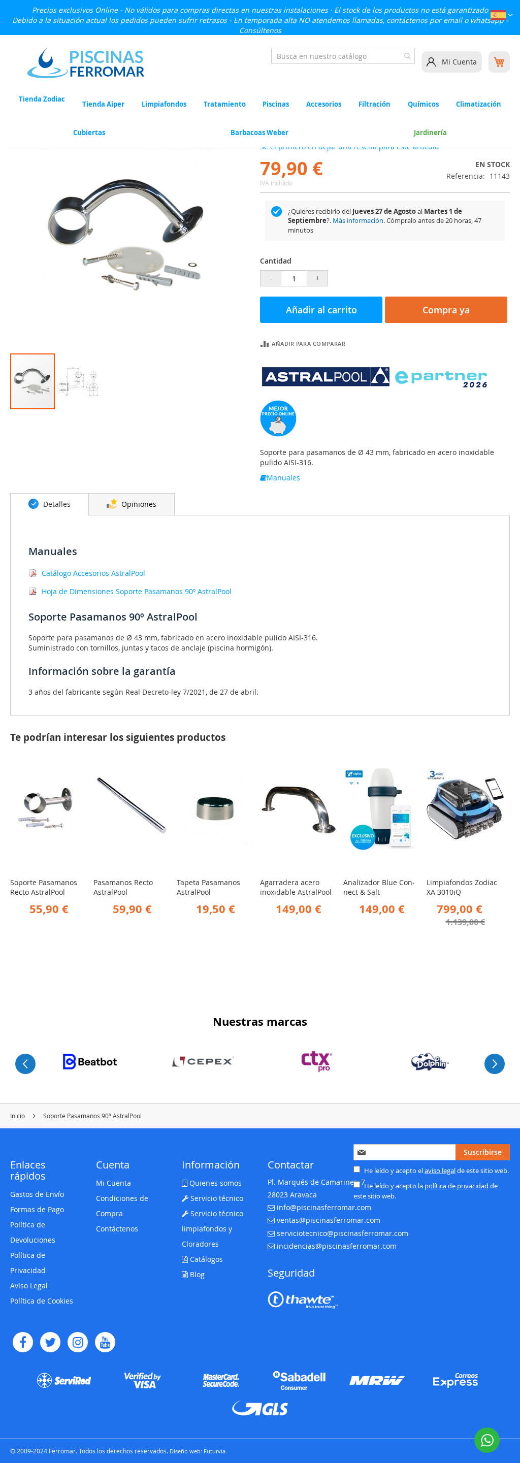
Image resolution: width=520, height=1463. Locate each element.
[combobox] (343, 56)
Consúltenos (260, 30)
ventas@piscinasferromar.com (328, 1220)
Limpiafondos (164, 104)
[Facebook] (23, 1342)
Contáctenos (117, 1228)
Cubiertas (89, 132)
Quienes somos (214, 1183)
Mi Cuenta (459, 62)
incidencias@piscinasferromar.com (337, 1246)
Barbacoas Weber (259, 132)
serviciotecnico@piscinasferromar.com (342, 1233)
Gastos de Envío (37, 1194)
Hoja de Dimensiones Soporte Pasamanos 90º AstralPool (137, 591)
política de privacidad (457, 1185)
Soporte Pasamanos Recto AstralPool (43, 887)
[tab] (49, 504)
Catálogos (205, 1259)
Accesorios (323, 104)
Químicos (423, 104)
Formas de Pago (37, 1209)
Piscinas (276, 104)
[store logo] (85, 63)
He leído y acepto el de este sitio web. (436, 1170)
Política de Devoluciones (32, 1232)
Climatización (478, 104)
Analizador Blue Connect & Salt (379, 887)
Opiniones (137, 504)
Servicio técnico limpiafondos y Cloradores (212, 1229)
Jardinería (430, 132)
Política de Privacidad (28, 1262)
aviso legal (440, 1170)
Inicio (17, 1116)
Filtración (375, 104)
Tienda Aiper (103, 104)
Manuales (283, 477)
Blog (196, 1274)
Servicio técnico (215, 1198)
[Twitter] (50, 1342)
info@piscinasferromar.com (324, 1207)
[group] (90, 1061)
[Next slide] (494, 1064)
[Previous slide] (25, 1064)
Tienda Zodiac (42, 99)
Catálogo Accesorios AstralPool (93, 573)
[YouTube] (105, 1342)
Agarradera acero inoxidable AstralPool (296, 887)
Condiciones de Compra (122, 1205)
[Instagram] (78, 1342)
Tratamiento (225, 104)
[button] (502, 16)
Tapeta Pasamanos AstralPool (208, 887)
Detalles (56, 504)
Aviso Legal (29, 1285)
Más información (358, 220)
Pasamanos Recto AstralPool (123, 887)
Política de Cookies (41, 1301)
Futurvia (214, 1451)
